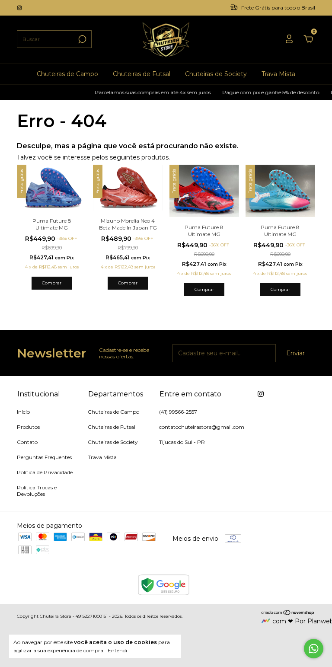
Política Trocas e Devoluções (37, 490)
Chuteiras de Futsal (141, 74)
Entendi (117, 650)
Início (23, 411)
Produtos (28, 427)
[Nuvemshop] (288, 613)
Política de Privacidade (45, 472)
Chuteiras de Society (216, 74)
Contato (27, 442)
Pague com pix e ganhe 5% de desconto (265, 92)
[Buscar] (81, 39)
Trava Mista (278, 74)
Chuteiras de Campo (67, 74)
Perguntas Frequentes (44, 457)
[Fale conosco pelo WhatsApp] (313, 648)
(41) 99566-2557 (178, 411)
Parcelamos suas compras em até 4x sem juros (146, 92)
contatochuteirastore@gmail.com (201, 427)
